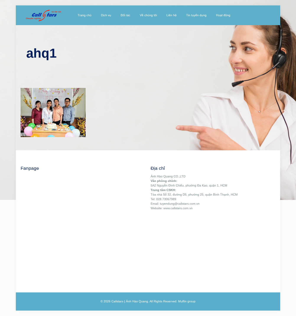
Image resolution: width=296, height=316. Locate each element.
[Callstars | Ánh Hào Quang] (43, 15)
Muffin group (186, 301)
